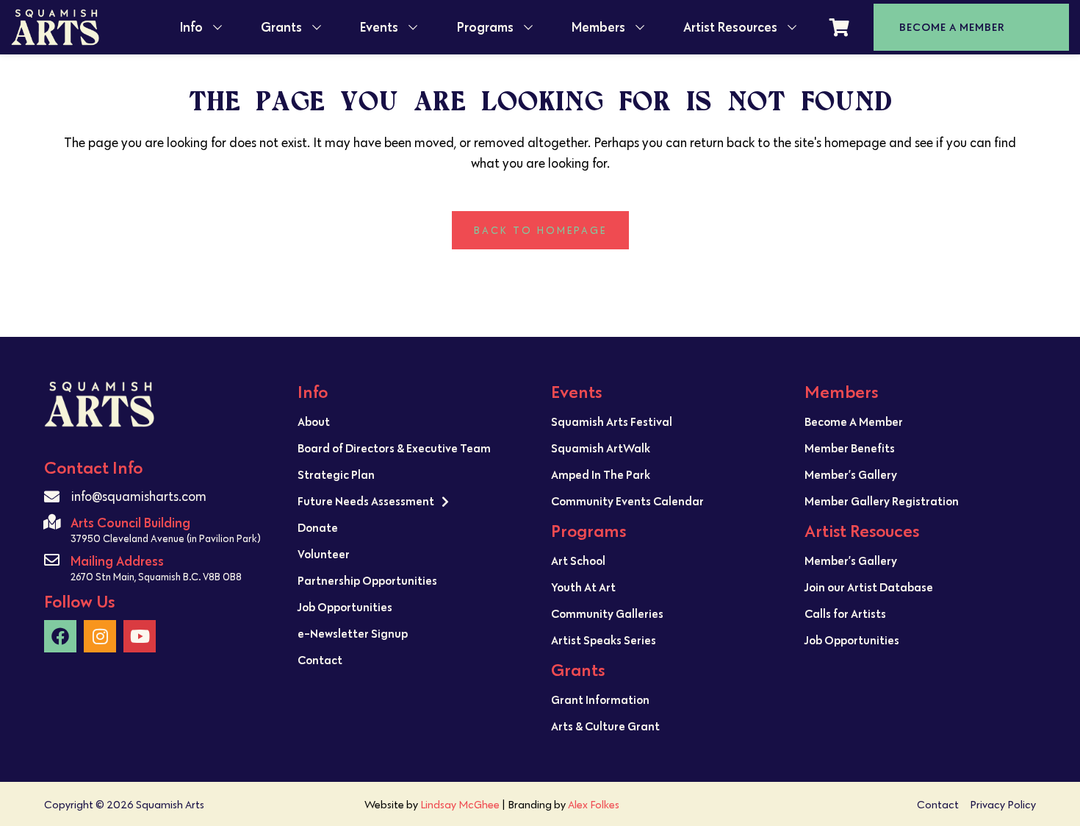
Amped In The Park (600, 474)
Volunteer (324, 553)
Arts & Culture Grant (605, 726)
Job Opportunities (345, 606)
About (314, 421)
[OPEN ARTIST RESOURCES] (792, 27)
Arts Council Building (130, 522)
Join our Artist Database (868, 587)
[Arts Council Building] (52, 522)
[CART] (839, 27)
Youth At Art (583, 587)
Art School (578, 560)
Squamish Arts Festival (611, 421)
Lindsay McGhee (460, 804)
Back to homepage (540, 230)
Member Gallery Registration (881, 501)
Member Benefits (849, 448)
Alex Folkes (593, 804)
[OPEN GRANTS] (317, 27)
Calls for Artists (845, 613)
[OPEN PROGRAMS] (528, 27)
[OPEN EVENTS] (413, 27)
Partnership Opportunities (367, 580)
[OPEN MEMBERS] (640, 27)
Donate (318, 527)
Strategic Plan (336, 474)
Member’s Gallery (850, 474)
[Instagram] (100, 636)
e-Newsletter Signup (353, 633)
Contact (320, 659)
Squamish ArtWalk (600, 448)
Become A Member (853, 421)
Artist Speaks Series (603, 640)
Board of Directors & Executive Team (394, 448)
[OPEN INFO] (217, 27)
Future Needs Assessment (366, 501)
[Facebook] (60, 636)
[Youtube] (139, 636)
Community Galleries (607, 613)
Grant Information (600, 699)
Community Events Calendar (627, 501)
